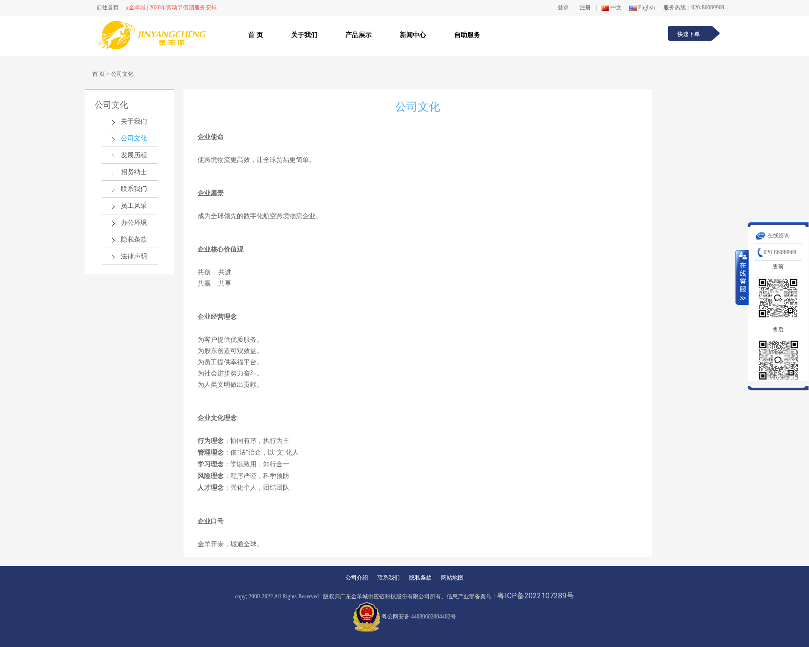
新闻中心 (413, 34)
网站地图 (452, 577)
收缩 (742, 277)
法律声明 (134, 256)
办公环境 (134, 222)
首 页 (255, 34)
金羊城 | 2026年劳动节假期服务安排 (173, 7)
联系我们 (134, 188)
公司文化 (122, 74)
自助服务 (467, 34)
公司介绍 (357, 577)
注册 (585, 7)
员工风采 (134, 205)
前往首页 (107, 7)
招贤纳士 (134, 172)
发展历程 (134, 155)
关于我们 (304, 34)
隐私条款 (134, 239)
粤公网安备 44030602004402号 (419, 616)
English (646, 7)
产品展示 (359, 34)
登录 (563, 7)
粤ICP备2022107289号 (535, 595)
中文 (616, 7)
